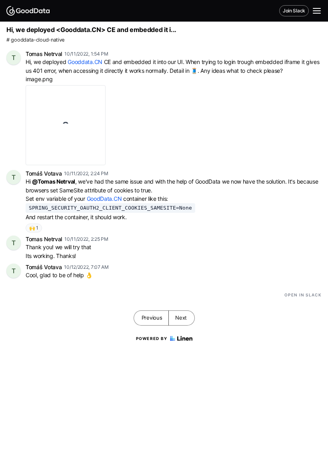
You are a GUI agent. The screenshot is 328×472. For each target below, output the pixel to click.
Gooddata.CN (85, 61)
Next (181, 317)
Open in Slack (303, 294)
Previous (152, 317)
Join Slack (294, 11)
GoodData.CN (104, 198)
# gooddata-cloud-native (35, 40)
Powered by (152, 338)
